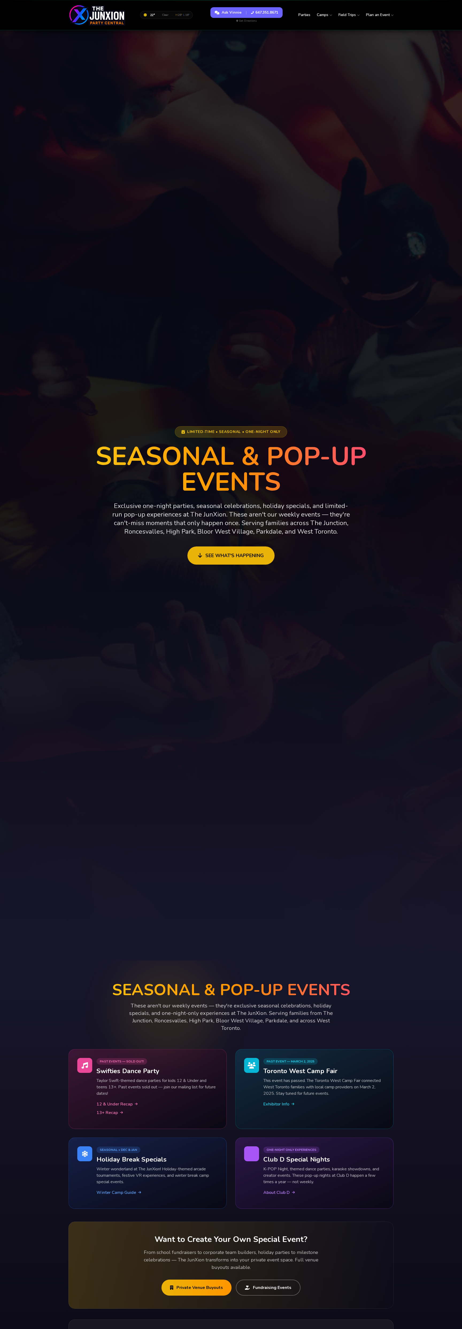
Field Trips (347, 14)
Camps (322, 14)
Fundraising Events (272, 1288)
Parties (304, 14)
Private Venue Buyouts (199, 1288)
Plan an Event (378, 14)
